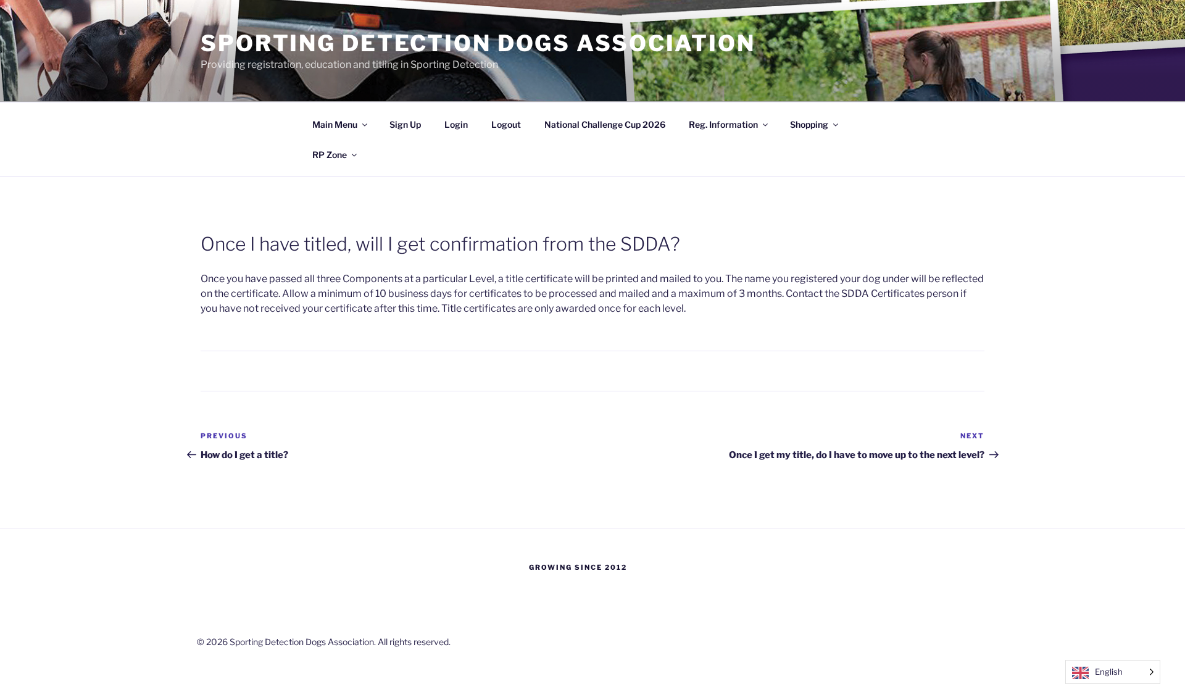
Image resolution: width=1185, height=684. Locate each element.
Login (456, 124)
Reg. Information (723, 124)
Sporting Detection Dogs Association (478, 43)
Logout (506, 124)
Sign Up (405, 124)
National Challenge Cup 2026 (604, 124)
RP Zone (329, 154)
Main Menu (334, 124)
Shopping (809, 124)
